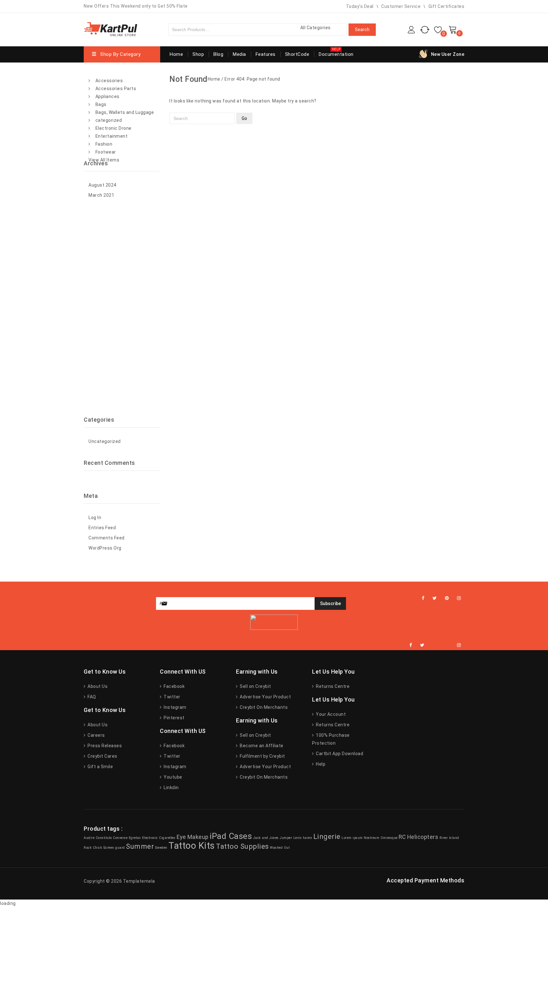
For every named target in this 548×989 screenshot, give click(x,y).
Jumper (286, 838)
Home (176, 54)
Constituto (104, 838)
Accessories (109, 80)
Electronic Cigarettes (159, 838)
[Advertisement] (122, 308)
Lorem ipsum (352, 838)
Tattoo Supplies (242, 846)
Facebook (174, 686)
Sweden (161, 848)
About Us (97, 686)
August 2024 (102, 185)
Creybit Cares (102, 756)
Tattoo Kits (191, 845)
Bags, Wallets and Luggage (124, 112)
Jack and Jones (266, 838)
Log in (94, 517)
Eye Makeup (193, 837)
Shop (198, 54)
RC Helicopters (418, 837)
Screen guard (114, 848)
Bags (101, 104)
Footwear (105, 152)
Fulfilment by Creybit (262, 756)
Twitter (171, 696)
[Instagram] (459, 598)
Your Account (330, 714)
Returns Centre (332, 686)
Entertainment (111, 136)
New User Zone (448, 54)
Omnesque (389, 838)
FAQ (91, 696)
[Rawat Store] (111, 28)
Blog (218, 54)
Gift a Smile (100, 766)
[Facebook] (423, 598)
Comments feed (106, 537)
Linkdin (171, 787)
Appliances (107, 96)
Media (239, 54)
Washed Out (280, 848)
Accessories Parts (115, 88)
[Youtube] (449, 645)
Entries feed (102, 527)
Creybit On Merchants (263, 707)
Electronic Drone (113, 128)
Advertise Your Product (265, 696)
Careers (96, 735)
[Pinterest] (447, 598)
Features (266, 54)
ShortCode (297, 54)
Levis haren (302, 838)
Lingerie (327, 836)
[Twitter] (435, 598)
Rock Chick (93, 848)
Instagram (174, 707)
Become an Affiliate (261, 745)
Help (320, 764)
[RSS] (441, 645)
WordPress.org (104, 548)
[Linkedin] (432, 645)
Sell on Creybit (255, 686)
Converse (120, 838)
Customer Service (401, 6)
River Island (449, 838)
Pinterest (174, 717)
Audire (89, 838)
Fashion (104, 144)
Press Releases (104, 745)
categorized (108, 120)
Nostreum (371, 838)
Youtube (172, 777)
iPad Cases (231, 836)
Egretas (135, 838)
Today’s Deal (360, 6)
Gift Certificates (446, 6)
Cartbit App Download (339, 753)
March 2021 (101, 195)
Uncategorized (104, 441)
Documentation (336, 54)
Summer (140, 846)
